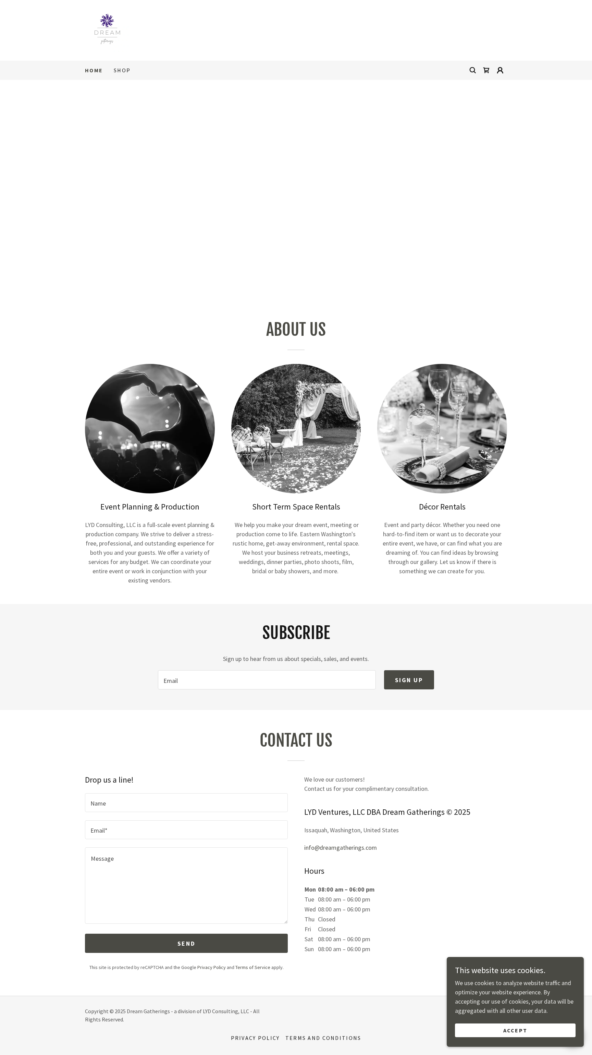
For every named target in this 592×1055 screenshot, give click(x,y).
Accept (515, 1030)
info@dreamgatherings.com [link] (340, 847)
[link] (107, 30)
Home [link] (94, 70)
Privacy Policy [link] (211, 967)
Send (186, 943)
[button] (500, 70)
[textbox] (266, 679)
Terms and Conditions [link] (323, 1037)
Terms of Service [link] (252, 967)
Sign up (409, 680)
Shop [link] (122, 70)
